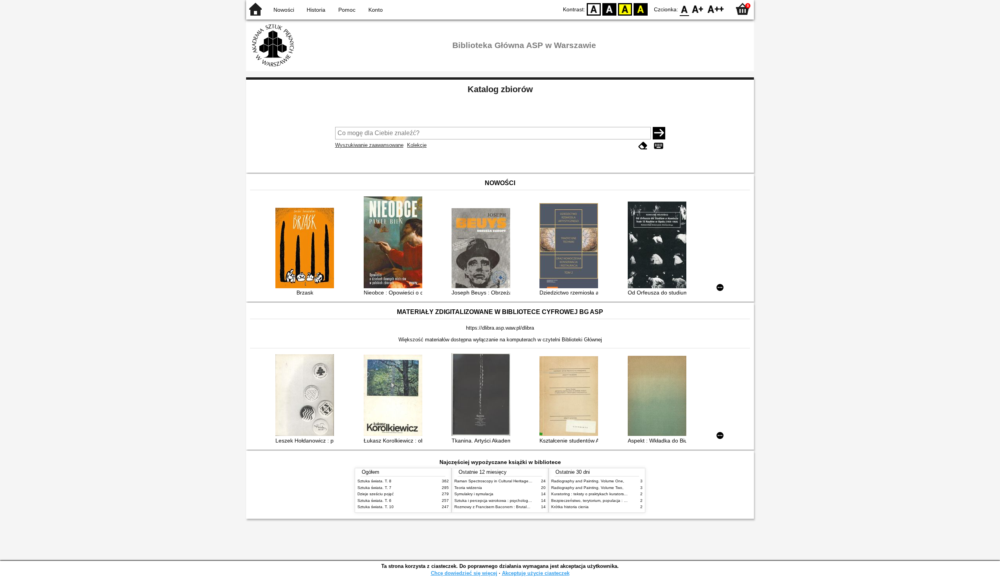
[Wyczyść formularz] (643, 146)
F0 (684, 8)
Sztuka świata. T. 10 (375, 507)
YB (625, 8)
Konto (375, 10)
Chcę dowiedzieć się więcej (464, 573)
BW (609, 8)
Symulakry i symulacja (473, 494)
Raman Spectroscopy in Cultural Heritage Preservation (503, 481)
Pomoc (346, 10)
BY (640, 8)
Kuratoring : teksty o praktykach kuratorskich (591, 494)
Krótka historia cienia (570, 507)
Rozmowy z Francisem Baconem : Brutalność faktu (499, 507)
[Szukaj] (659, 133)
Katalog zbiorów (500, 89)
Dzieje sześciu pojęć (375, 494)
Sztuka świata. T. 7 (374, 487)
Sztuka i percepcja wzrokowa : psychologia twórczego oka (506, 500)
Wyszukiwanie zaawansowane (369, 145)
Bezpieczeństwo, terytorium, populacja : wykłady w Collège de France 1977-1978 (624, 500)
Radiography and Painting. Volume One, (587, 481)
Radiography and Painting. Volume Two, (587, 487)
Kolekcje (417, 145)
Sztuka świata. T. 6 (374, 500)
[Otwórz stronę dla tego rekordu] (306, 249)
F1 (698, 8)
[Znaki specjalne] (658, 146)
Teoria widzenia (468, 487)
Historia (316, 10)
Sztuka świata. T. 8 (374, 481)
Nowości (283, 10)
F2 (716, 8)
